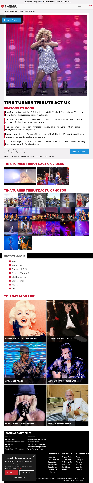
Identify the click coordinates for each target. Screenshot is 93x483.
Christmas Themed (34, 442)
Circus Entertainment (35, 449)
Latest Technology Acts (36, 444)
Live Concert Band (14, 381)
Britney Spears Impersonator (19, 423)
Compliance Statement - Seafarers (52, 469)
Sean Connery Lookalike (59, 423)
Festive (8, 437)
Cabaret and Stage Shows (36, 447)
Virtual (7, 447)
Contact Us (52, 462)
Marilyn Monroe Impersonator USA (22, 339)
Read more (20, 468)
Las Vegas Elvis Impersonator (62, 381)
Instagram (80, 459)
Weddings (9, 444)
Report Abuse (53, 464)
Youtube (79, 467)
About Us (51, 457)
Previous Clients (14, 255)
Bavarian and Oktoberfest (36, 439)
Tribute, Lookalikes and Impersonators (23, 156)
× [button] (34, 456)
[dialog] (19, 467)
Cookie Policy (67, 459)
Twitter (79, 464)
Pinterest (79, 462)
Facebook (79, 457)
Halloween (31, 437)
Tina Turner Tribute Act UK (24, 11)
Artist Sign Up (67, 462)
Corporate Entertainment (14, 442)
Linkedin (79, 469)
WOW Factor (10, 439)
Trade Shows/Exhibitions (14, 449)
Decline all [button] (26, 473)
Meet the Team (53, 459)
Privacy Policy (67, 457)
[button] (6, 151)
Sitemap (65, 469)
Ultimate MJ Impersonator (60, 339)
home (6, 11)
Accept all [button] (11, 473)
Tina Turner (48, 156)
